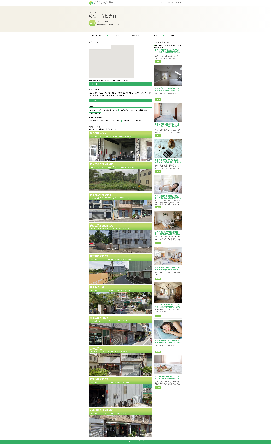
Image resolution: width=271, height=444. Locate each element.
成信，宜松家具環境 (98, 35)
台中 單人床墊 (115, 121)
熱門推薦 (173, 35)
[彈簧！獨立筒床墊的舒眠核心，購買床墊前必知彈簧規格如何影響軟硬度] (168, 192)
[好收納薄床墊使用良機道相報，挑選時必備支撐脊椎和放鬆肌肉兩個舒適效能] (168, 228)
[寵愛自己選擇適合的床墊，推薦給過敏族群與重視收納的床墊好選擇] (168, 264)
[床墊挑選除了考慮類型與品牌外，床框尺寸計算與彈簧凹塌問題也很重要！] (168, 54)
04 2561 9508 (102, 22)
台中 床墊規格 (94, 121)
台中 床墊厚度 (137, 121)
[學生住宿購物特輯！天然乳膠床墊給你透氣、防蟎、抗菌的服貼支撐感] (168, 337)
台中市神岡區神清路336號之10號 (108, 24)
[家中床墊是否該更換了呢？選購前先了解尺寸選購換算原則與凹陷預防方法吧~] (168, 372)
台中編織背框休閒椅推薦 (111, 110)
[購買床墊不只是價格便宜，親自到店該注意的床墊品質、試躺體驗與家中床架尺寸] (168, 83)
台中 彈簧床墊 (105, 121)
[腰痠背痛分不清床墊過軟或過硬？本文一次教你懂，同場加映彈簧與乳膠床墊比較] (168, 156)
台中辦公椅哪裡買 (95, 114)
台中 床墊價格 (126, 121)
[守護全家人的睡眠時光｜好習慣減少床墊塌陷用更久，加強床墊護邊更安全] (168, 300)
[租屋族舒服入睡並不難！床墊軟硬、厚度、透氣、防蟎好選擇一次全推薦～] (168, 120)
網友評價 (117, 35)
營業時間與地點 (135, 35)
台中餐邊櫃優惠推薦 (141, 110)
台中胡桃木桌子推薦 (95, 110)
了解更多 (154, 35)
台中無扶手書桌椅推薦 (127, 110)
